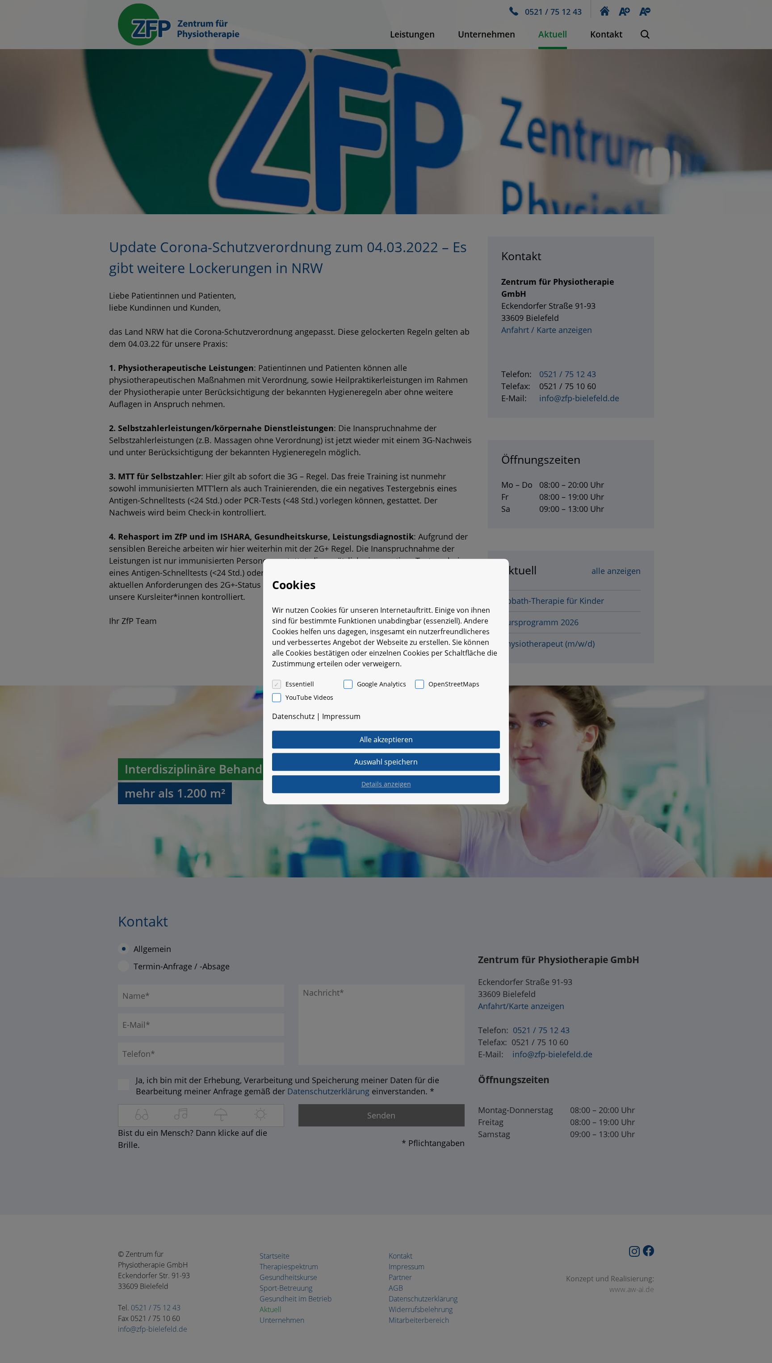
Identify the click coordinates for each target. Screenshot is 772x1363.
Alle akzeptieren (386, 739)
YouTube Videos (309, 697)
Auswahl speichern (386, 762)
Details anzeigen (386, 784)
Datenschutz (293, 716)
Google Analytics (381, 684)
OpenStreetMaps (453, 684)
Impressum (341, 716)
